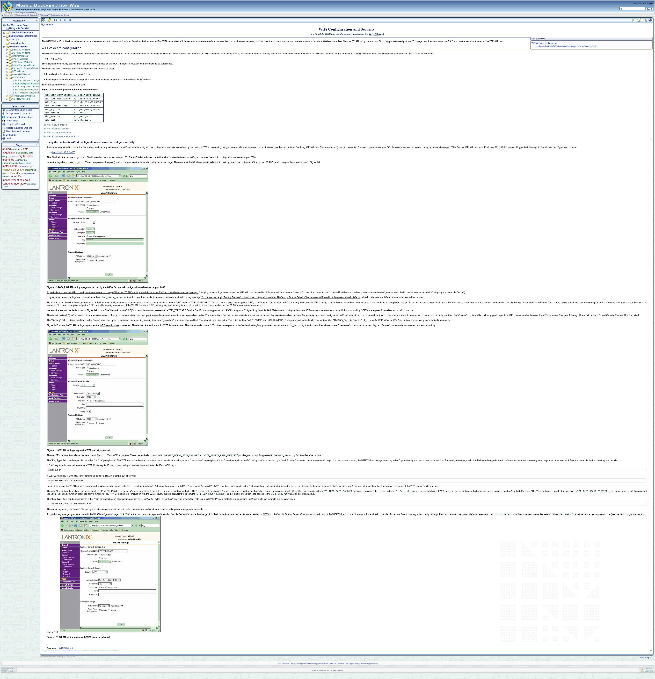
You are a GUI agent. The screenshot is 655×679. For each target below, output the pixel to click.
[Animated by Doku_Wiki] (646, 670)
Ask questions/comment (18, 113)
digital (22, 156)
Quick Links (19, 106)
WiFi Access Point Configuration (30, 80)
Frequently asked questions (19, 117)
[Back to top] (651, 139)
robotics (6, 176)
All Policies (374, 664)
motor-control (10, 166)
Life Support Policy (352, 664)
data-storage (13, 156)
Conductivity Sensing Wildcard (26, 68)
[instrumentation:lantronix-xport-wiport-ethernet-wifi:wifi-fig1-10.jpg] (98, 445)
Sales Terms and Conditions (334, 664)
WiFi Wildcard (41, 15)
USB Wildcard (18, 71)
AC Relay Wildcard (21, 99)
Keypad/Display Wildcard (23, 96)
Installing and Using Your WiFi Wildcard (33, 90)
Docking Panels (16, 43)
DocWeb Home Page (17, 25)
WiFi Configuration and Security (25, 13)
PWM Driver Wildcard (22, 62)
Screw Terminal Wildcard (23, 65)
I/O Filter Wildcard (20, 56)
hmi (16, 160)
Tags (19, 145)
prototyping (30, 170)
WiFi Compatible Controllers (28, 87)
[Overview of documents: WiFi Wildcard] (55, 20)
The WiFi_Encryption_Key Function (59, 136)
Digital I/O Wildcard (21, 50)
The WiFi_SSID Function (54, 124)
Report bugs (12, 120)
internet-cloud (25, 163)
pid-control (18, 169)
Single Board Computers (21, 32)
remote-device (16, 173)
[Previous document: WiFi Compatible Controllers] (60, 20)
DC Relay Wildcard (21, 53)
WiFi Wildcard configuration (544, 43)
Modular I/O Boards (28, 15)
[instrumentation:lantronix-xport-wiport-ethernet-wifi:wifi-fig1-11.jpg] (110, 632)
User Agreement (283, 664)
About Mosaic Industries (18, 131)
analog (6, 149)
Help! (8, 138)
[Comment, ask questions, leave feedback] (645, 20)
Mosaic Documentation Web (47, 5)
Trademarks (364, 664)
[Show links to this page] (633, 20)
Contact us (11, 135)
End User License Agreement (312, 664)
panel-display (24, 166)
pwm (4, 173)
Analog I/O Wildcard (21, 74)
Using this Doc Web (15, 124)
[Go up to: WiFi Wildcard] (49, 20)
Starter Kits (14, 40)
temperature (18, 183)
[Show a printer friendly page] (638, 20)
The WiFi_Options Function (55, 128)
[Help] (649, 20)
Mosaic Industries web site (19, 128)
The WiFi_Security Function (56, 132)
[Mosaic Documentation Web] (8, 10)
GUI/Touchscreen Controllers (23, 36)
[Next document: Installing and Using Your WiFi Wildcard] (65, 20)
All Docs (17, 15)
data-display (22, 152)
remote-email (29, 173)
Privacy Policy (296, 664)
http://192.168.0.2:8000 (63, 152)
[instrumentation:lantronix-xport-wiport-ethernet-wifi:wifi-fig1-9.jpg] (98, 282)
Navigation (19, 20)
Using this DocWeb (19, 28)
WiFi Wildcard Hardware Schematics (32, 93)
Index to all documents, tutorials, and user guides (57, 657)
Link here (48, 24)
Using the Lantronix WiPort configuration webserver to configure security (567, 46)
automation (16, 149)
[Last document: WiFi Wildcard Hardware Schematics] (70, 20)
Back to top (645, 658)
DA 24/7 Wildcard (20, 59)
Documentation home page (19, 110)
